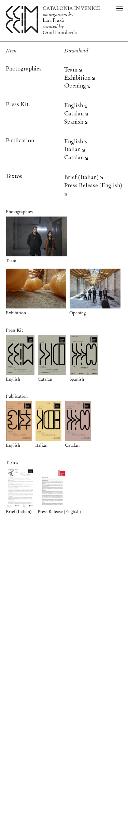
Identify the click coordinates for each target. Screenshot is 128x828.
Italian (73, 150)
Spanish (74, 122)
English (74, 106)
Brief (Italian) (82, 177)
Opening (75, 86)
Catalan (74, 114)
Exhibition (78, 78)
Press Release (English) (93, 186)
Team (71, 70)
